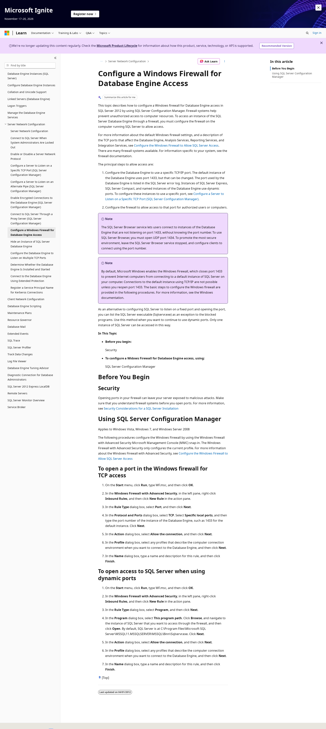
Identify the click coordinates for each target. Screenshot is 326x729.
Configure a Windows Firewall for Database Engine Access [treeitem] (32, 232)
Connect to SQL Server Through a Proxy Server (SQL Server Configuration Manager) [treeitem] (32, 218)
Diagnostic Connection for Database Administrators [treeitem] (30, 377)
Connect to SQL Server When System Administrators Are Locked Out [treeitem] (32, 142)
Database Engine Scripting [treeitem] (24, 306)
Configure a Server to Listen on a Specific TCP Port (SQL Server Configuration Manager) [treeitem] (31, 170)
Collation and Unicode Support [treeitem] (27, 92)
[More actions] (224, 61)
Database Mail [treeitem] (17, 326)
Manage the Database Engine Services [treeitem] (26, 115)
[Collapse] (55, 58)
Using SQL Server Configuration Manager (292, 75)
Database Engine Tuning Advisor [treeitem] (28, 368)
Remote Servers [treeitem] (17, 393)
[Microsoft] (7, 33)
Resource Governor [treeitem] (20, 320)
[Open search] (307, 33)
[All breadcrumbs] (101, 61)
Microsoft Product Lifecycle (117, 46)
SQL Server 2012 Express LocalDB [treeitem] (28, 386)
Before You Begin (283, 68)
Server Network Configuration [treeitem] (29, 131)
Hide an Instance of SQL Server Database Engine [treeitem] (30, 244)
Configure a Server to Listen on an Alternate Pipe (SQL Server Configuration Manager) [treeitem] (32, 186)
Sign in (317, 33)
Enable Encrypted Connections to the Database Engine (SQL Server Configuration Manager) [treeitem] (31, 202)
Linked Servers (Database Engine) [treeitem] (29, 99)
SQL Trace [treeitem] (14, 340)
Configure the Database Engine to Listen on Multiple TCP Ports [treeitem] (32, 255)
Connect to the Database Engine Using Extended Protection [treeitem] (31, 278)
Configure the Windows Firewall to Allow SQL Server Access (176, 145)
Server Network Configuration (127, 61)
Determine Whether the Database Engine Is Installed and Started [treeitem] (32, 267)
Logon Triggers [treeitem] (17, 106)
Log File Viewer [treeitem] (17, 361)
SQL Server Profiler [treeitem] (19, 347)
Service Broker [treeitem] (17, 407)
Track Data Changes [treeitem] (20, 354)
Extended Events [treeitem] (18, 333)
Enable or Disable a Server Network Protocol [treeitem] (33, 156)
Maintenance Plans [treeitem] (20, 313)
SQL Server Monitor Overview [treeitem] (26, 400)
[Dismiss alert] (318, 8)
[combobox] (30, 65)
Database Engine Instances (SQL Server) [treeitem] (28, 76)
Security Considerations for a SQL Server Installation (141, 408)
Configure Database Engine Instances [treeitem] (31, 85)
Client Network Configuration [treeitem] (26, 299)
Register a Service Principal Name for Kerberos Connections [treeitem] (32, 290)
